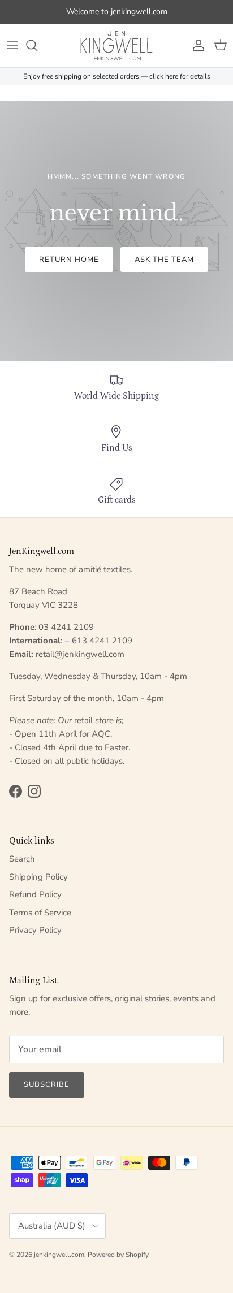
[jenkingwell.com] (116, 45)
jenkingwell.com (59, 1254)
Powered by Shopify (118, 1254)
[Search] (37, 45)
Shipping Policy (38, 877)
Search (22, 858)
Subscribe (47, 1084)
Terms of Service (40, 912)
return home (69, 259)
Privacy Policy (35, 930)
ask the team (164, 259)
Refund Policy (35, 894)
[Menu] (12, 45)
